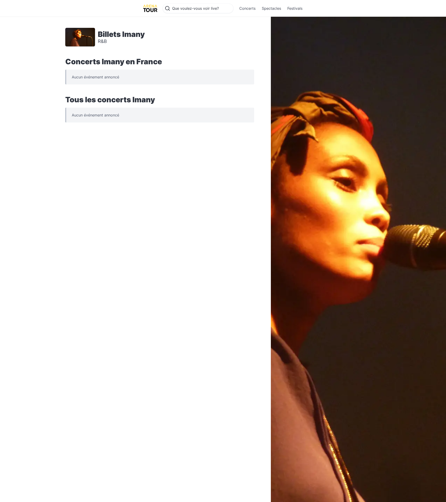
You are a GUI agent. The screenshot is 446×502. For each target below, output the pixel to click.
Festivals (294, 8)
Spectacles (271, 8)
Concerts (247, 8)
